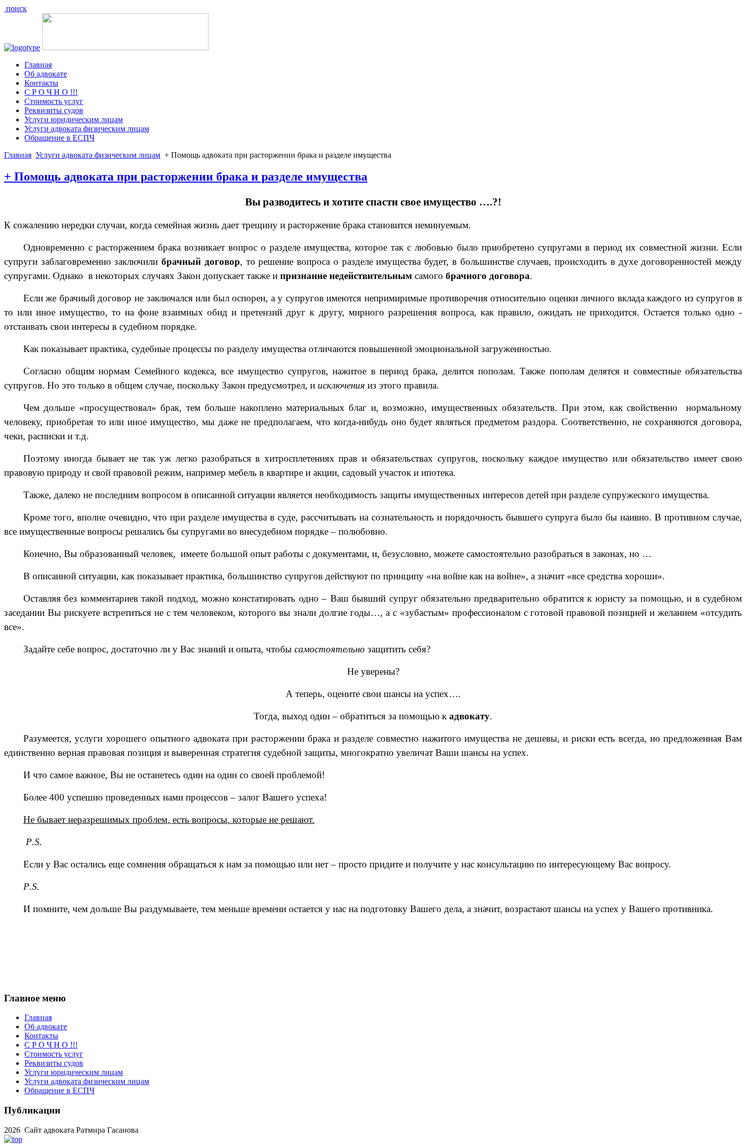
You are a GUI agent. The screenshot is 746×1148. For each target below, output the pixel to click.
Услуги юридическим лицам (73, 119)
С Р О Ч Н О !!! (51, 92)
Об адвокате (45, 73)
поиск (15, 8)
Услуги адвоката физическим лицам (86, 128)
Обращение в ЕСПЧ (59, 137)
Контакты (41, 83)
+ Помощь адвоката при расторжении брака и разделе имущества (185, 176)
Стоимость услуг (53, 101)
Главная (38, 64)
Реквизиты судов (53, 110)
